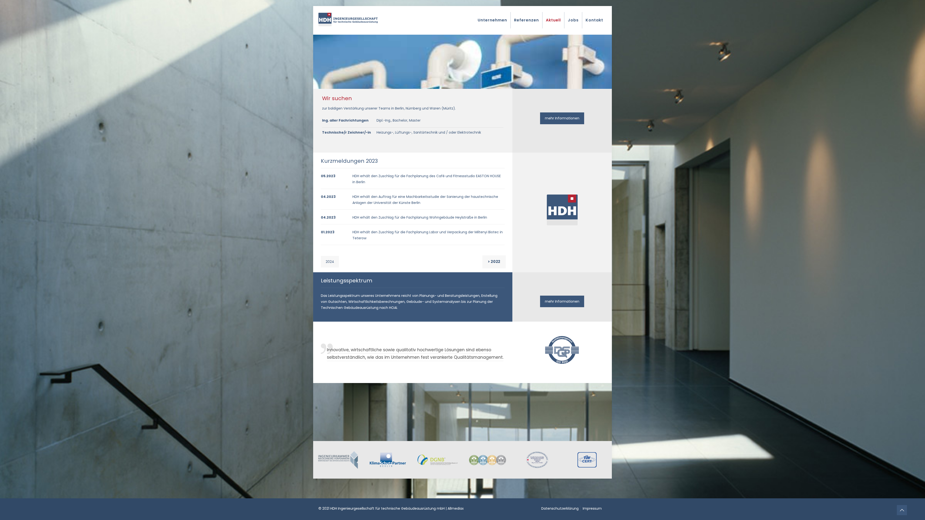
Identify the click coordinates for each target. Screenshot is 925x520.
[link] (338, 460)
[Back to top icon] (902, 510)
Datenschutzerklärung (560, 508)
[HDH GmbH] (348, 19)
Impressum (592, 508)
